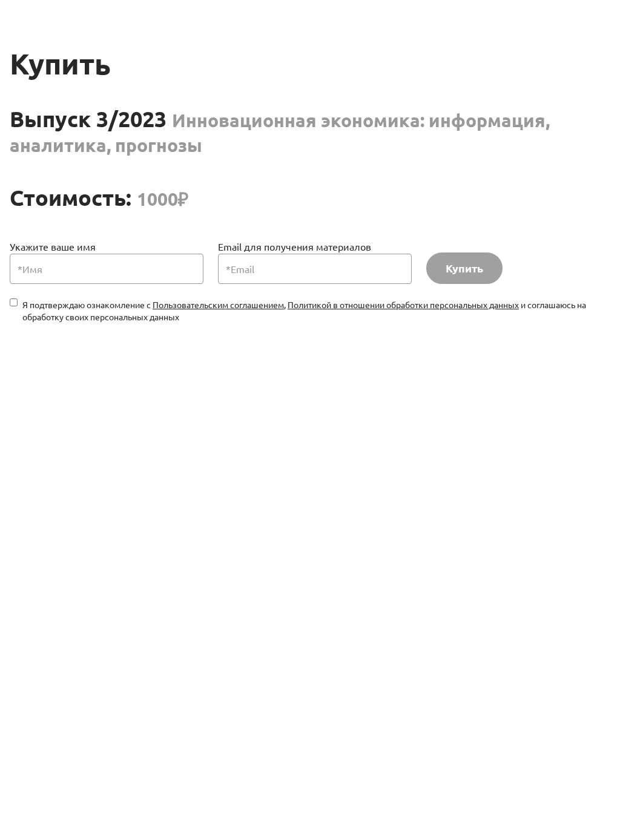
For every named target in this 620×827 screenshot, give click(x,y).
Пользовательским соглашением (218, 304)
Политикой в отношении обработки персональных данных (403, 304)
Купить (464, 268)
